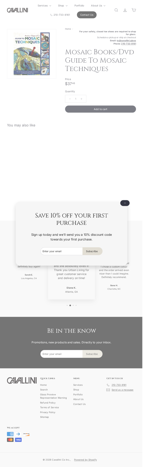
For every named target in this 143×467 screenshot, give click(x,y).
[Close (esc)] (123, 203)
